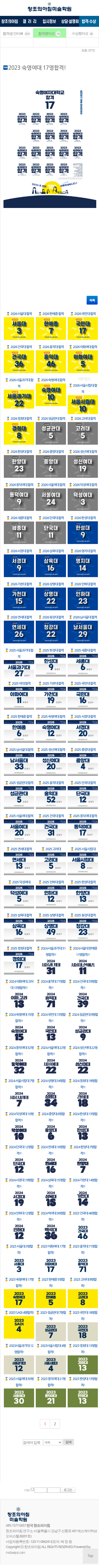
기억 (26, 1490)
